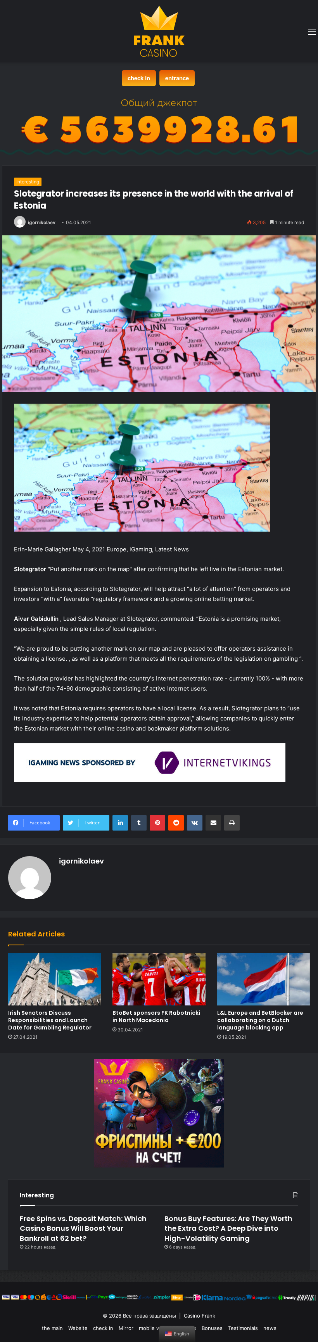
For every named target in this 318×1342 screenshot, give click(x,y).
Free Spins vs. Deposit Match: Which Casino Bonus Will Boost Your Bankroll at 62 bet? (83, 1228)
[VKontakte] (194, 823)
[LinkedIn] (120, 823)
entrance (177, 78)
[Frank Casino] (159, 31)
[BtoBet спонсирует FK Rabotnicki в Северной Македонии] (158, 979)
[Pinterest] (157, 823)
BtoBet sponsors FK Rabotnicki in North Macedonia (156, 1016)
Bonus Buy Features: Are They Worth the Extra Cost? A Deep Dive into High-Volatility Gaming (228, 1228)
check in (139, 78)
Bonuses (212, 1328)
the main (52, 1328)
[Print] (232, 823)
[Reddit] (176, 823)
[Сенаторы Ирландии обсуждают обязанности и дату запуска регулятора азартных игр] (54, 979)
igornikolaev (41, 222)
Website (78, 1328)
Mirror (126, 1328)
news (270, 1328)
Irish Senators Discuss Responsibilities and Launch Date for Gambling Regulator (50, 1020)
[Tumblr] (139, 823)
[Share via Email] (213, 823)
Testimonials (243, 1328)
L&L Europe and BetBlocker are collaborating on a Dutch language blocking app (260, 1020)
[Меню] (312, 34)
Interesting (27, 182)
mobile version (156, 1328)
